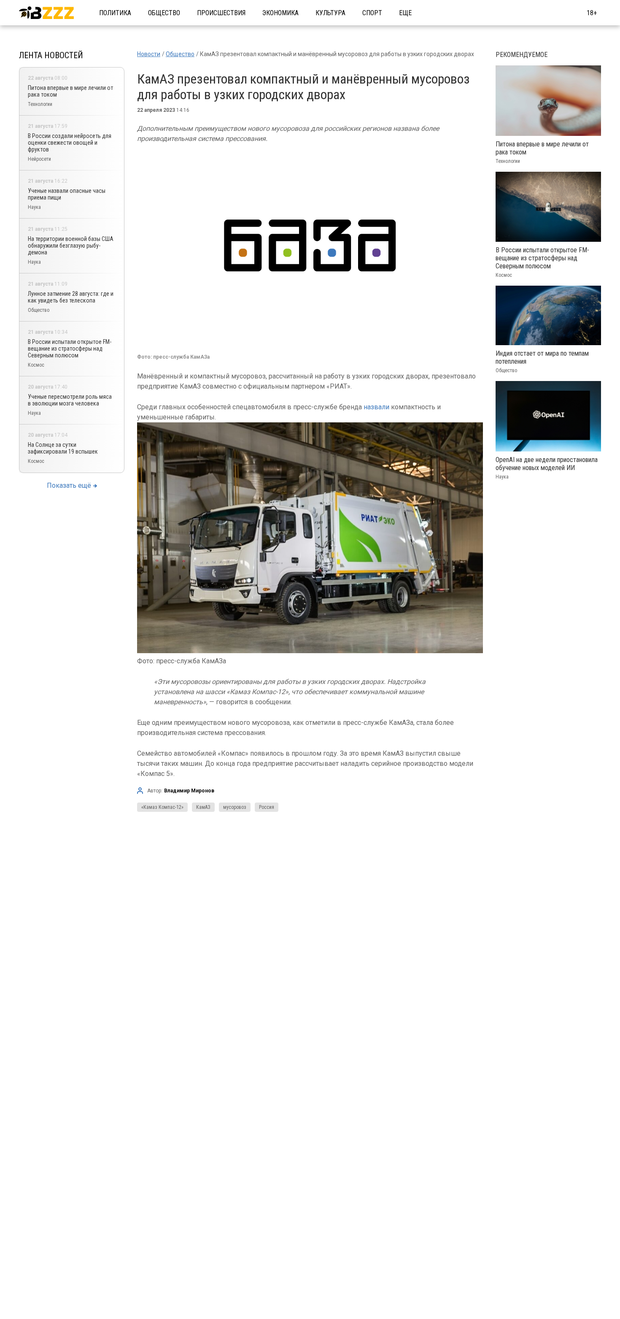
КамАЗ (203, 807)
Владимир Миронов (189, 791)
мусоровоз (234, 807)
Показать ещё (69, 485)
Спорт (372, 13)
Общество (164, 13)
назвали (376, 407)
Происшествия (221, 13)
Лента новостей (51, 55)
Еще (405, 13)
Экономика (280, 13)
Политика (115, 13)
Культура (330, 13)
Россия (266, 807)
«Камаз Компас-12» (162, 807)
